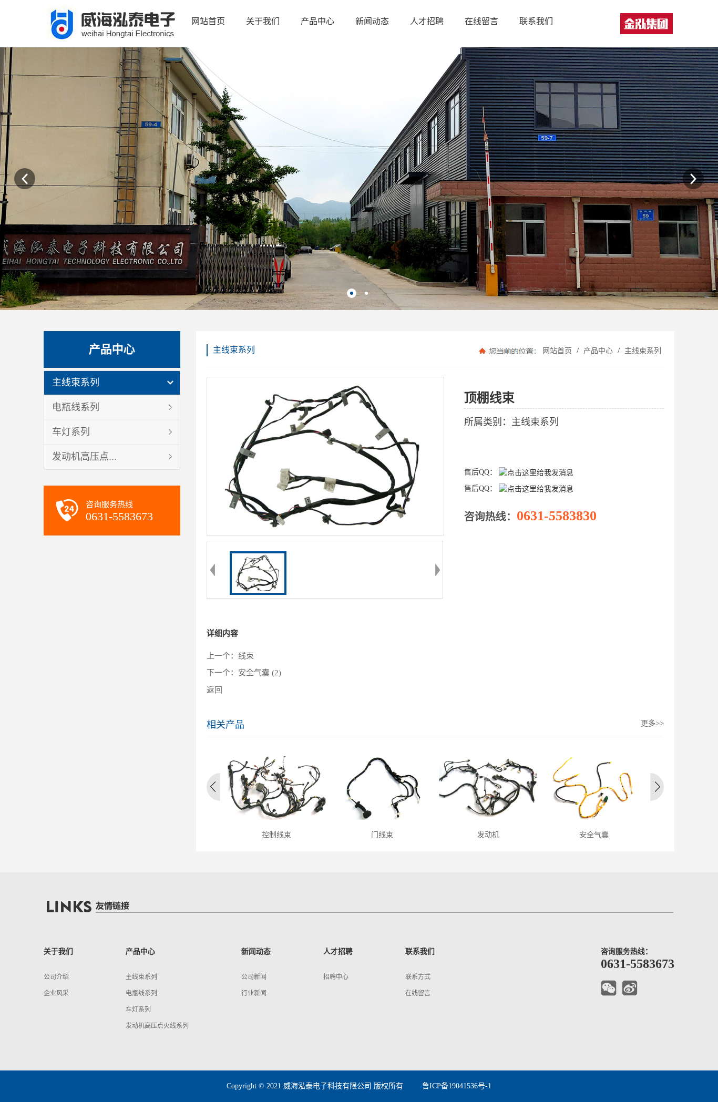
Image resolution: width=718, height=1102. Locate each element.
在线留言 (417, 993)
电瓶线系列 (75, 407)
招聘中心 (335, 977)
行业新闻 (253, 993)
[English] (646, 23)
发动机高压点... (84, 456)
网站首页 (557, 351)
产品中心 (598, 351)
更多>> (652, 723)
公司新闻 (253, 977)
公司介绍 (56, 977)
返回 (214, 690)
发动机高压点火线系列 (157, 1025)
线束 (246, 656)
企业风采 (56, 993)
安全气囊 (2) (259, 672)
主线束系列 (75, 382)
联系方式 (417, 977)
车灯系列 (71, 432)
